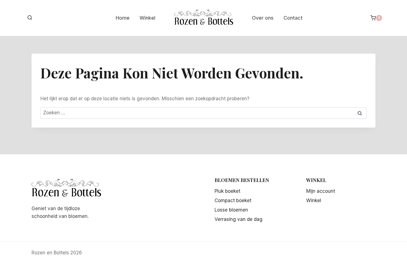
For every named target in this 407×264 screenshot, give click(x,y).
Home (123, 18)
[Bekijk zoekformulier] (30, 18)
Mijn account (320, 191)
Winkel (147, 18)
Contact (293, 18)
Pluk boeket (227, 191)
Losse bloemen (231, 210)
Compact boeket (233, 200)
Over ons (263, 18)
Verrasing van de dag (238, 219)
